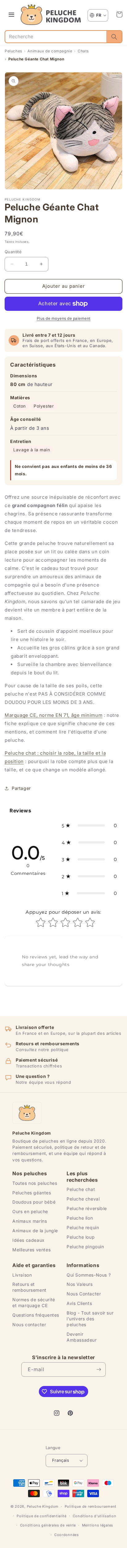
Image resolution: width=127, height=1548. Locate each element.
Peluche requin (83, 1227)
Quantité (13, 251)
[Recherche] (114, 37)
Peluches (13, 51)
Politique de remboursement (91, 1506)
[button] (119, 14)
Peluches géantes (31, 1192)
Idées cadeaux (28, 1240)
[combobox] (55, 37)
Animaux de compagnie (49, 51)
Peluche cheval (83, 1198)
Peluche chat (81, 1189)
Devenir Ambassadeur (82, 1337)
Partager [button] (21, 788)
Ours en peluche (30, 1211)
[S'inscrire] (98, 1369)
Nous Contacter (84, 1293)
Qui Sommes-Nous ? (89, 1275)
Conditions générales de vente (48, 1525)
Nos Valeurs (80, 1284)
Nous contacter (29, 1324)
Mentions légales (97, 1525)
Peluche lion (80, 1218)
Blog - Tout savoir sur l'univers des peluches (90, 1318)
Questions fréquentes (35, 1315)
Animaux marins (29, 1221)
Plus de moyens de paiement (64, 318)
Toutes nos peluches (34, 1183)
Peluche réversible (87, 1208)
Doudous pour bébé (33, 1202)
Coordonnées (66, 1535)
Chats (83, 51)
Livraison (22, 1275)
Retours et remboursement (29, 1287)
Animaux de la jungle (35, 1230)
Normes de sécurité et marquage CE (33, 1302)
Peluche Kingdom (43, 1506)
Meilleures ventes (31, 1249)
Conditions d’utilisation (95, 1516)
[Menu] (11, 14)
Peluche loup (81, 1237)
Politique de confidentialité (42, 1516)
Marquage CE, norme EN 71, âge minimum (53, 715)
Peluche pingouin (85, 1246)
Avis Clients (79, 1303)
